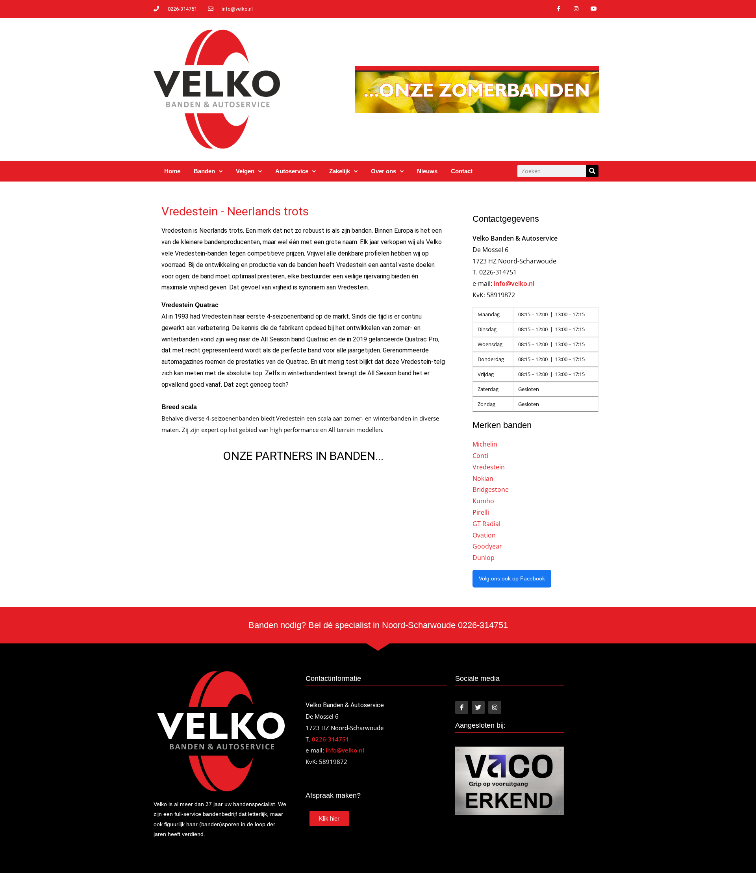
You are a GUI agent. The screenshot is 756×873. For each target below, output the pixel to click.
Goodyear (487, 546)
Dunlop (483, 557)
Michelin (484, 444)
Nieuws (427, 171)
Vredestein (488, 467)
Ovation (484, 535)
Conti (480, 455)
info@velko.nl (514, 283)
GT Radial (486, 523)
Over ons (383, 171)
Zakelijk (339, 171)
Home (172, 171)
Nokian (482, 478)
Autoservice (291, 171)
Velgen (245, 171)
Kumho (483, 501)
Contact (461, 171)
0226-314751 (330, 739)
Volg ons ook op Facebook (512, 578)
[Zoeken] (592, 171)
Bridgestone (490, 489)
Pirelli (480, 512)
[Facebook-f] (558, 9)
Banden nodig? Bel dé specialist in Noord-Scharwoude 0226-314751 (378, 625)
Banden (204, 171)
